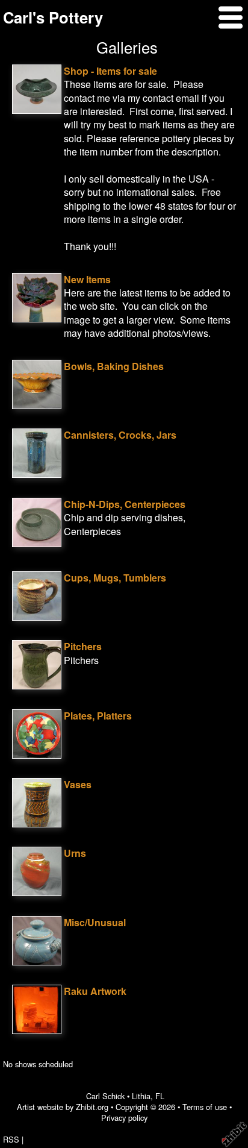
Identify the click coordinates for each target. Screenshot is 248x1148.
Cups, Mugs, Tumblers (115, 578)
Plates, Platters (98, 716)
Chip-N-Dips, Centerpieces (124, 504)
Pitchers (83, 646)
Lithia (141, 1096)
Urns (75, 853)
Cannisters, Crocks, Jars (120, 435)
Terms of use (204, 1106)
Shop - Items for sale (110, 71)
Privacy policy (124, 1117)
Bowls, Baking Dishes (114, 366)
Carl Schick (105, 1096)
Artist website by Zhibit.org (62, 1106)
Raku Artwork (95, 991)
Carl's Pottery (53, 17)
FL (159, 1096)
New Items (87, 279)
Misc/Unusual (95, 922)
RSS (11, 1139)
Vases (77, 784)
